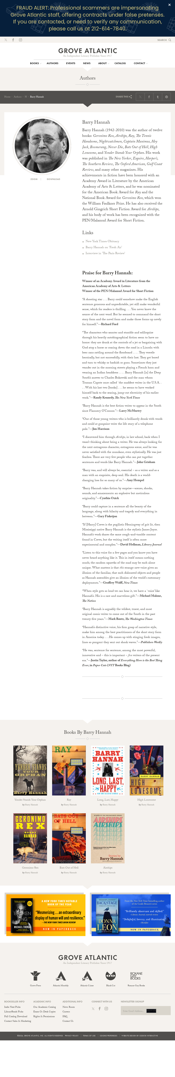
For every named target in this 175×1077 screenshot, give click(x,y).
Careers (66, 1012)
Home (7, 97)
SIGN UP (151, 1011)
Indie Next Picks (12, 1007)
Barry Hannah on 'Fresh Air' (104, 247)
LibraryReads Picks (13, 1012)
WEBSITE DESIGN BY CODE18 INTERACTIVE (140, 1035)
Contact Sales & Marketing (17, 1021)
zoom (34, 179)
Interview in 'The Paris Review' (105, 253)
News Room (69, 1007)
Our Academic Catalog (44, 1007)
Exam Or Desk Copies (44, 1012)
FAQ (65, 1017)
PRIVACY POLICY (72, 1035)
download (53, 179)
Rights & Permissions (44, 1017)
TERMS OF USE (89, 1035)
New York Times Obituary (102, 241)
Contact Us (68, 1021)
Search (162, 40)
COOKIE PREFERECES (108, 1035)
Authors (18, 97)
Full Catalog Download (15, 1017)
